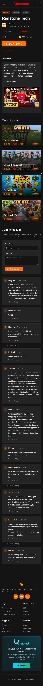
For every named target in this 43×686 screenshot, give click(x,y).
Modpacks (27, 628)
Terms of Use (6, 611)
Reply (16, 302)
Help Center (6, 631)
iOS (24, 608)
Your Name (9, 244)
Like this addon (14, 51)
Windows (26, 614)
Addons (26, 625)
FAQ (3, 628)
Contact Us (6, 625)
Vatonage (12, 24)
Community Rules (8, 614)
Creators (26, 631)
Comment (8, 253)
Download (15, 44)
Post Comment (15, 269)
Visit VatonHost (21, 665)
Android (26, 611)
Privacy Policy (7, 608)
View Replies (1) (14, 345)
